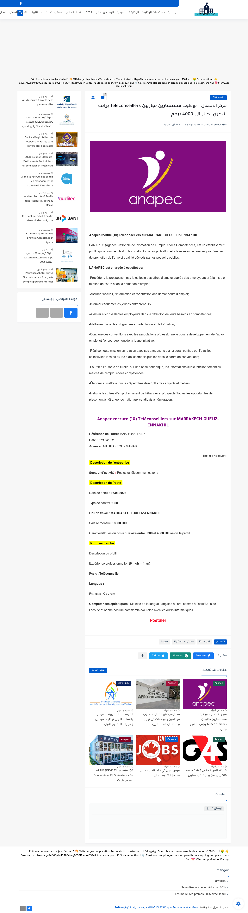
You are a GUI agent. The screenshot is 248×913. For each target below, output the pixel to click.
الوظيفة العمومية (128, 12)
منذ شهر (46, 249)
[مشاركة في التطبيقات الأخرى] (142, 655)
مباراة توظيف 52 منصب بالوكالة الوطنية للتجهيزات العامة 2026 (38, 258)
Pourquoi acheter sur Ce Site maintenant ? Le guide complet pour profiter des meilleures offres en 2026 (38, 278)
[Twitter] (42, 313)
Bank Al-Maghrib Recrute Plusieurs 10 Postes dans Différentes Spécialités (39, 142)
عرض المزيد (98, 670)
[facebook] (20, 3)
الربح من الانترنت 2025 (100, 12)
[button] (203, 655)
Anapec (164, 642)
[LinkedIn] (56, 313)
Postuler (158, 620)
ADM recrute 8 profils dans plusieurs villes (37, 102)
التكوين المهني (18, 12)
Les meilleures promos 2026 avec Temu (200, 894)
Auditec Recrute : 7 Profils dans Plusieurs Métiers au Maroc (38, 201)
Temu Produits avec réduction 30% (204, 887)
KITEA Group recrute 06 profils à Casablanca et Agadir (39, 238)
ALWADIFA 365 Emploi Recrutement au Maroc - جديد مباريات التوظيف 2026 (157, 907)
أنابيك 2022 (218, 97)
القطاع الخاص (74, 12)
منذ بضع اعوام (217, 710)
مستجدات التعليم (52, 12)
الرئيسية (173, 12)
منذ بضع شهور (43, 269)
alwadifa (220, 880)
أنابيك (34, 12)
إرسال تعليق (214, 808)
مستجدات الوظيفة (153, 12)
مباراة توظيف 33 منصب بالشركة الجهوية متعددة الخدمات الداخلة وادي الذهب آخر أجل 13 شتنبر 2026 (37, 123)
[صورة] (67, 102)
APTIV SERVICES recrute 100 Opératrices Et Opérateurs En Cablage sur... (113, 775)
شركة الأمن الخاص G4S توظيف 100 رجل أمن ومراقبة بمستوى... (206, 773)
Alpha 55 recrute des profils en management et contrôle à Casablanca (37, 181)
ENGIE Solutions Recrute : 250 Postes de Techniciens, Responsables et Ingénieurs (37, 161)
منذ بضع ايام (44, 96)
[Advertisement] (124, 50)
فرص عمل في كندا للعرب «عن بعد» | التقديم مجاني (160, 773)
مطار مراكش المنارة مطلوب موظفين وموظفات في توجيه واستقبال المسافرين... (161, 719)
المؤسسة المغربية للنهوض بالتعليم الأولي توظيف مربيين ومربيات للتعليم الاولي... (114, 719)
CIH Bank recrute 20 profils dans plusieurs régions (37, 218)
